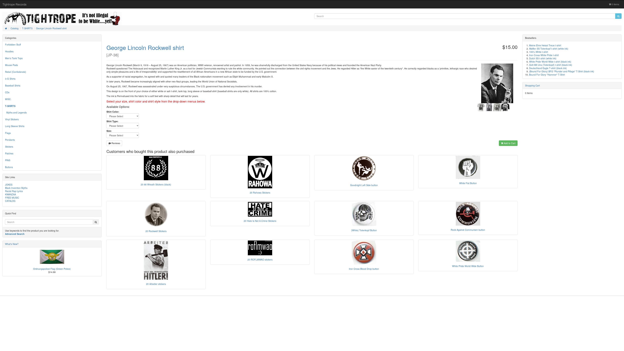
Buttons (9, 167)
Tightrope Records (14, 4)
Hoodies (9, 51)
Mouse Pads (11, 65)
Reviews (115, 143)
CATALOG (10, 200)
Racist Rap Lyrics (14, 191)
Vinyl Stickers (12, 119)
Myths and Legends (16, 112)
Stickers (9, 146)
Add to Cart (509, 143)
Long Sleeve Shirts (14, 126)
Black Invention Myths (16, 187)
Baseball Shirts (12, 85)
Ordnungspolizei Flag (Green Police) (52, 268)
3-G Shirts (10, 78)
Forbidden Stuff (13, 44)
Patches (9, 153)
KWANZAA (10, 194)
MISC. (8, 99)
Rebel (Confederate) (15, 71)
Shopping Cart (532, 85)
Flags (8, 133)
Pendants (10, 139)
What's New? (12, 244)
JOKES (8, 184)
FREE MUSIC (12, 197)
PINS (7, 160)
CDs (7, 92)
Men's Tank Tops (14, 58)
